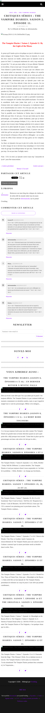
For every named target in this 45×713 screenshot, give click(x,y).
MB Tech (22, 690)
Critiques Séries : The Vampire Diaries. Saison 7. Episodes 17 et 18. (23, 522)
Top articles (33, 695)
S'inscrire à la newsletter (9, 183)
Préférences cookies (22, 701)
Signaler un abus (9, 698)
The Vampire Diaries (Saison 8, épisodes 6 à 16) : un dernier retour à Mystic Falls (22, 381)
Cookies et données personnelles (30, 698)
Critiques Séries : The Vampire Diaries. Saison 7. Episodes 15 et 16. (23, 560)
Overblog (34, 682)
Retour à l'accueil (22, 169)
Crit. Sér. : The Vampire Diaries (22, 12)
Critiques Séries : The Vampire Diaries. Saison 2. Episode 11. (22, 19)
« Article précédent (7, 166)
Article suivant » (38, 166)
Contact (40, 695)
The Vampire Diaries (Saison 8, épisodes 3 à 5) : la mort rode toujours (22, 417)
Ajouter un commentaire (18, 213)
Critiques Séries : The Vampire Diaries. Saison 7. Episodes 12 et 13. (23, 640)
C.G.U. (18, 698)
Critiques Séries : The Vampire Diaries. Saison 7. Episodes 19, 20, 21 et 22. (22, 484)
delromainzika (25, 199)
